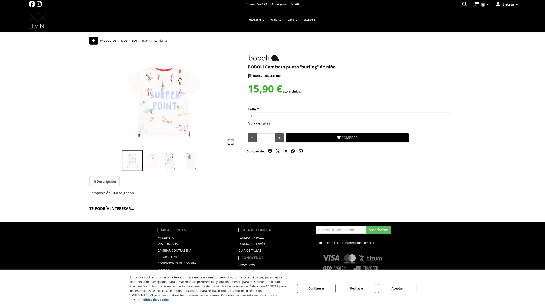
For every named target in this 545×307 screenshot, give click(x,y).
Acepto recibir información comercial (350, 243)
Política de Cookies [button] (155, 300)
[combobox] (350, 116)
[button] (32, 5)
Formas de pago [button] (251, 238)
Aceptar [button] (397, 288)
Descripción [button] (106, 181)
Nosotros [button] (246, 265)
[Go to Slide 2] (153, 161)
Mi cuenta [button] (166, 238)
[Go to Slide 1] (132, 160)
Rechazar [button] (356, 288)
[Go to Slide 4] (195, 161)
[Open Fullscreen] (230, 141)
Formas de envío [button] (251, 244)
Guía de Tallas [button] (259, 123)
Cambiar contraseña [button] (174, 250)
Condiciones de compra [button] (177, 263)
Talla (253, 109)
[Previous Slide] (98, 101)
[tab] (104, 182)
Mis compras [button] (168, 244)
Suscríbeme (378, 229)
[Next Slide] (228, 101)
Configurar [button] (316, 288)
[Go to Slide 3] (174, 161)
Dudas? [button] (163, 270)
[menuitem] (465, 4)
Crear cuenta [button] (168, 257)
